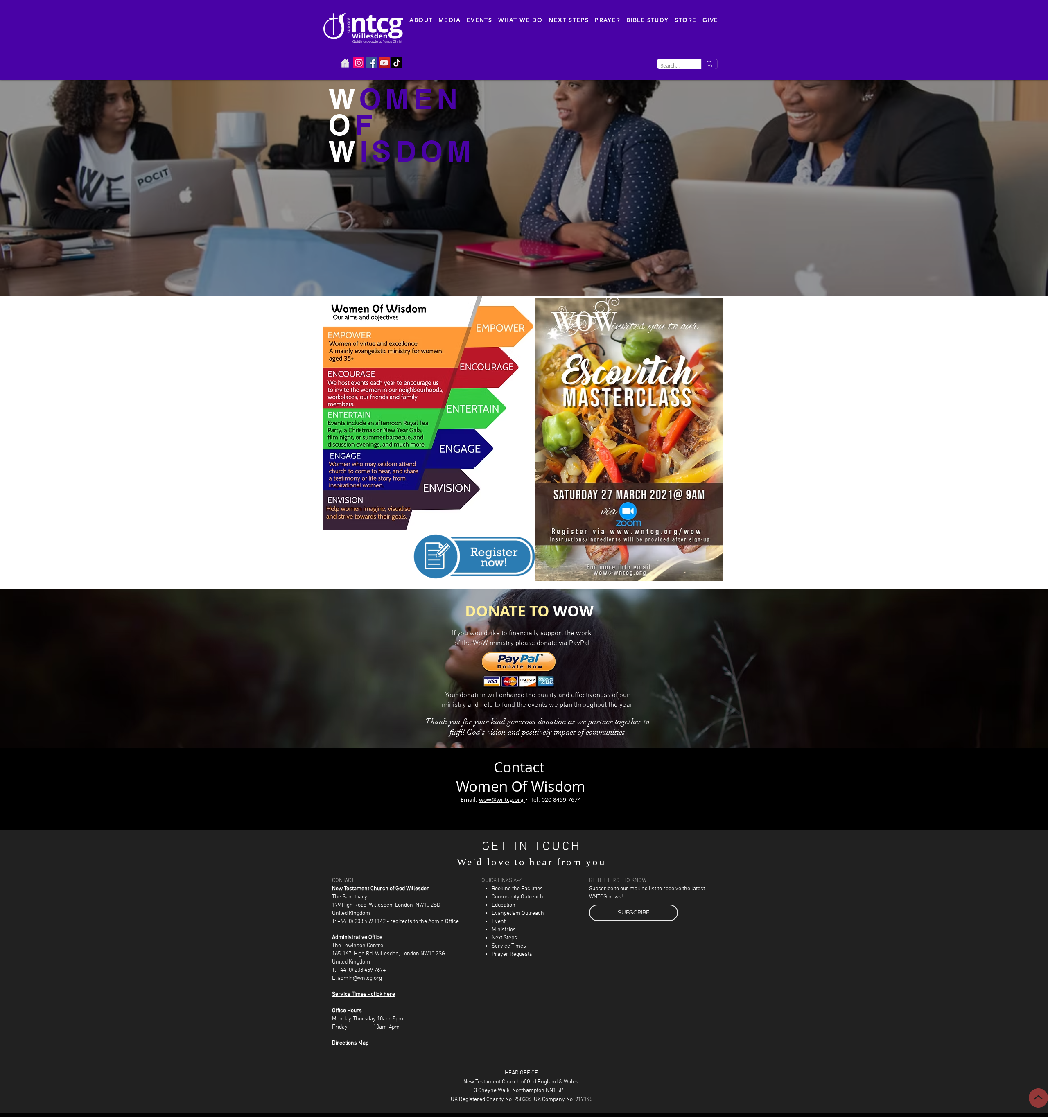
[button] (421, 20)
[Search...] (709, 64)
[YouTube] (384, 62)
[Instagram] (358, 62)
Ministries (504, 929)
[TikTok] (396, 62)
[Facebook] (371, 62)
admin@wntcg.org (360, 978)
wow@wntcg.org (502, 799)
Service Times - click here (363, 994)
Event (499, 921)
